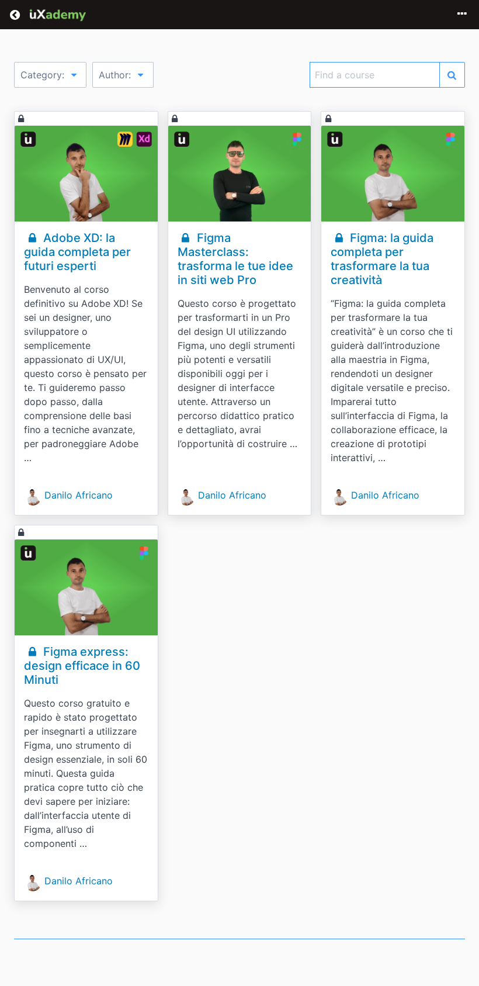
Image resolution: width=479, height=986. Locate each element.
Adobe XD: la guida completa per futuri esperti (77, 252)
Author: (116, 75)
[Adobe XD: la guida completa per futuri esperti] (86, 174)
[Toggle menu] (462, 14)
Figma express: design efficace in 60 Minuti (82, 666)
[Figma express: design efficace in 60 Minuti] (86, 587)
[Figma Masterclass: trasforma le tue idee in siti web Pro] (239, 174)
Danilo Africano (78, 495)
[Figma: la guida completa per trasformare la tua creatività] (392, 174)
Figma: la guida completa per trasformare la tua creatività (382, 259)
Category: (43, 75)
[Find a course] (452, 75)
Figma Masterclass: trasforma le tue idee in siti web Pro (235, 259)
